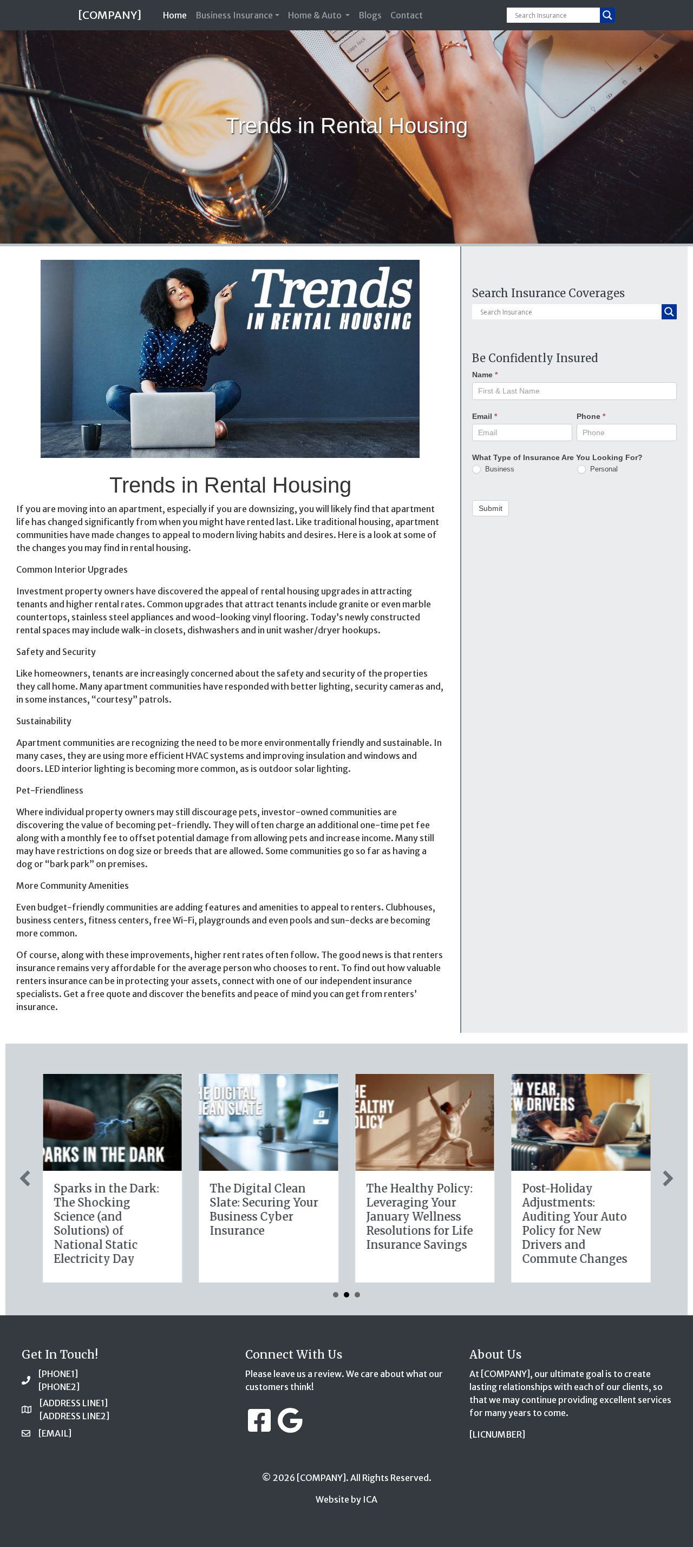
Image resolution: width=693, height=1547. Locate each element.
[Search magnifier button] (607, 15)
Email (484, 415)
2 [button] (346, 1294)
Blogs (370, 15)
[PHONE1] (58, 1373)
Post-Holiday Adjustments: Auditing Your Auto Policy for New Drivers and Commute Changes (574, 1224)
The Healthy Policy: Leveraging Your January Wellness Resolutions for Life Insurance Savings (419, 1216)
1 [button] (335, 1294)
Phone (591, 415)
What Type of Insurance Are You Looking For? (557, 457)
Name (485, 374)
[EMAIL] (54, 1433)
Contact (406, 15)
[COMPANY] (109, 15)
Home (177, 15)
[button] (25, 1178)
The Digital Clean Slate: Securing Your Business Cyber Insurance (264, 1209)
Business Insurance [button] (234, 15)
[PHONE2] (59, 1386)
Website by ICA (346, 1499)
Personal (603, 468)
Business (498, 468)
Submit (490, 507)
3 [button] (357, 1294)
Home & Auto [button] (315, 15)
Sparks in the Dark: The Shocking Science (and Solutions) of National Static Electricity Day (106, 1224)
